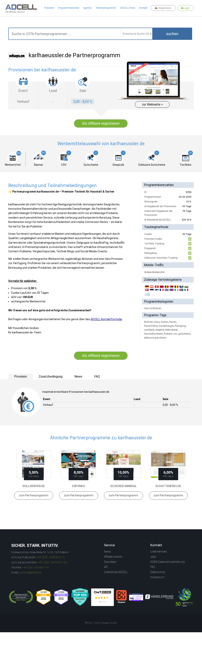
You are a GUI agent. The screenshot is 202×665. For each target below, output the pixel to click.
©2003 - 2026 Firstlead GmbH (101, 623)
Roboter (168, 333)
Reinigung (180, 326)
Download (110, 561)
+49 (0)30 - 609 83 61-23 (52, 562)
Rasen (172, 322)
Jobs (153, 556)
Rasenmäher (151, 326)
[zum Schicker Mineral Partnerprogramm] (123, 464)
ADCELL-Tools (127, 7)
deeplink (159, 329)
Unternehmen (158, 551)
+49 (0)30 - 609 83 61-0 (50, 557)
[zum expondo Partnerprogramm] (78, 464)
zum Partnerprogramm (33, 495)
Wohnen (148, 322)
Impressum (157, 577)
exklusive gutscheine (155, 337)
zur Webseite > (152, 104)
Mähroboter (171, 329)
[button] (172, 34)
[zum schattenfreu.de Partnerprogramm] (168, 464)
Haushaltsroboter (153, 333)
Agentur (87, 7)
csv (175, 333)
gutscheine (184, 333)
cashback (149, 329)
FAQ (152, 567)
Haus (157, 322)
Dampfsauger (166, 326)
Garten (164, 322)
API (106, 567)
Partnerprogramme (106, 7)
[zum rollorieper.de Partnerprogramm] (33, 464)
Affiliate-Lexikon (113, 556)
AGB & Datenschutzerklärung (167, 561)
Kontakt (143, 7)
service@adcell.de (30, 572)
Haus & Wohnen (152, 308)
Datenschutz (157, 572)
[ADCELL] (102, 597)
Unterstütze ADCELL (116, 572)
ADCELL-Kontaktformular (106, 319)
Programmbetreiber (68, 7)
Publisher (49, 7)
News (107, 551)
